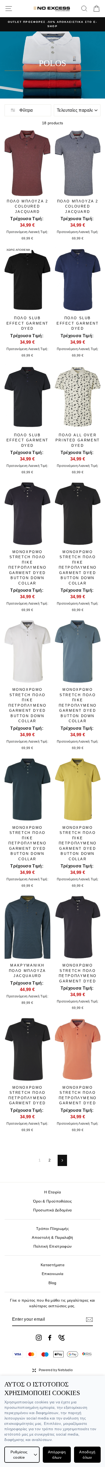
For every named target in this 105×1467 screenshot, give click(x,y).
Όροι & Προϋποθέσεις (52, 1201)
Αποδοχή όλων (87, 1454)
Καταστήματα (52, 1265)
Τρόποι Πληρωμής (52, 1229)
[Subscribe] (89, 1319)
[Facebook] (50, 1338)
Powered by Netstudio (56, 1370)
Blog (52, 1283)
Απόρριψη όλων (57, 1454)
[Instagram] (39, 1338)
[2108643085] (61, 1337)
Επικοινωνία (52, 1274)
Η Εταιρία (52, 1192)
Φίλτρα (25, 110)
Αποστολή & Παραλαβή (52, 1238)
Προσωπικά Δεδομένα (52, 1210)
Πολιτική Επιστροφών (52, 1246)
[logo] (52, 8)
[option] (52, 24)
